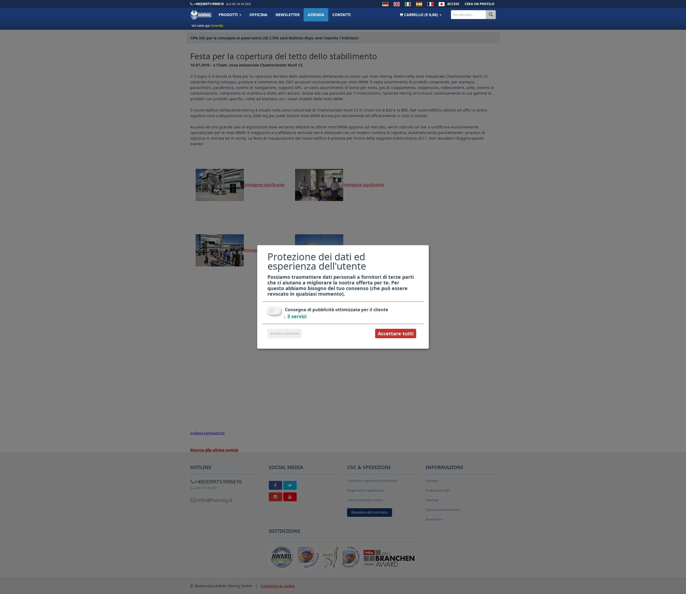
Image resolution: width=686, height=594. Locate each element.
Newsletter (287, 14)
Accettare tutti (395, 333)
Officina (258, 14)
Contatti (341, 14)
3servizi (295, 316)
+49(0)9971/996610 (209, 4)
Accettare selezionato (284, 333)
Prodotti (229, 14)
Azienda (316, 14)
